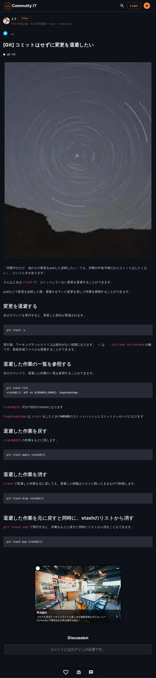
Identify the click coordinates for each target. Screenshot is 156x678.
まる (14, 18)
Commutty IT (24, 5)
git (8, 54)
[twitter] (5, 33)
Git (13, 54)
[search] (122, 5)
